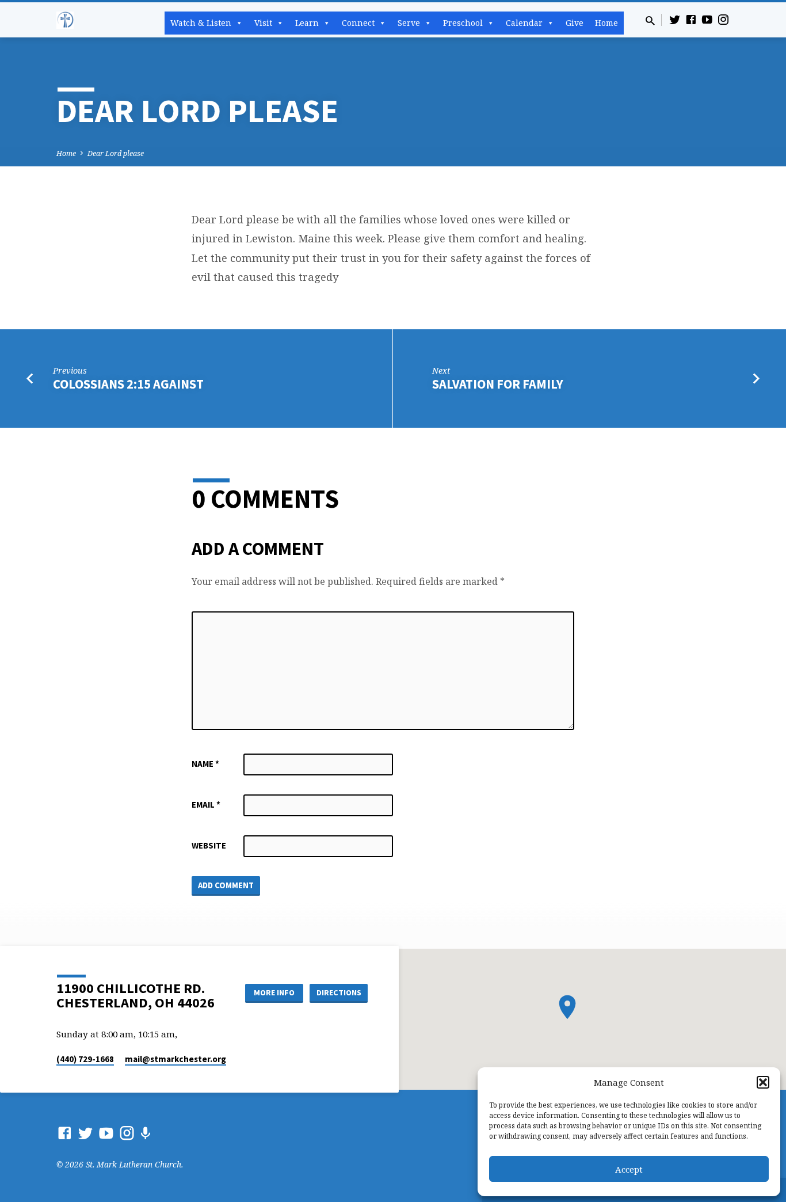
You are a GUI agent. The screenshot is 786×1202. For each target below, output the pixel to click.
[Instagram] (723, 19)
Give (574, 22)
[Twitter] (675, 19)
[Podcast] (145, 1133)
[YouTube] (707, 19)
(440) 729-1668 (85, 1058)
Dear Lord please (115, 153)
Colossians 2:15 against (128, 384)
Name (205, 763)
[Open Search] (650, 20)
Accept (629, 1169)
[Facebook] (691, 19)
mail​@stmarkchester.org (175, 1058)
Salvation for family (497, 384)
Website (209, 845)
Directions (338, 992)
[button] (763, 1082)
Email (206, 804)
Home (606, 22)
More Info (274, 992)
